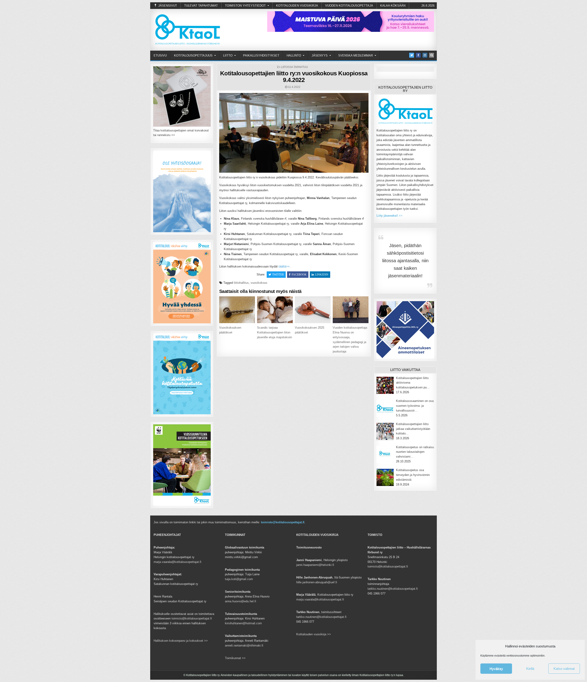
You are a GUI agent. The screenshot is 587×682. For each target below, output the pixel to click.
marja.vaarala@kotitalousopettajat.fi (177, 562)
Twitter (278, 274)
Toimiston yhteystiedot (245, 5)
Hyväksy (496, 669)
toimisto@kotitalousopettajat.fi (283, 522)
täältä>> (284, 266)
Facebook (299, 274)
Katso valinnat (564, 669)
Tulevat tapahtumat (201, 5)
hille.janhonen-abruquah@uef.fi (316, 582)
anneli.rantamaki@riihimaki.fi (244, 645)
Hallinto (294, 55)
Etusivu (160, 55)
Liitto (228, 55)
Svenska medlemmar (355, 55)
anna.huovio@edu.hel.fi (240, 601)
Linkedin (321, 274)
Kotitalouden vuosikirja (297, 5)
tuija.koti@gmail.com (239, 579)
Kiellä (530, 669)
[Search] (431, 55)
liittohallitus (241, 282)
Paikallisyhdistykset (261, 55)
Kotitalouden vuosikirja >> (313, 634)
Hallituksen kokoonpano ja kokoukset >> (181, 640)
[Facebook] (418, 55)
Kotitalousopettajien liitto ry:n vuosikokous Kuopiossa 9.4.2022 (294, 76)
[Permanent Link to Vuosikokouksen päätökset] (237, 309)
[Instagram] (425, 55)
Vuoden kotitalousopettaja (349, 5)
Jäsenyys (320, 55)
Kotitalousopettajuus (193, 55)
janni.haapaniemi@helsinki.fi (315, 565)
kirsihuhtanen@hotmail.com (243, 623)
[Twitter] (411, 55)
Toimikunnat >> (235, 658)
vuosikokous (259, 282)
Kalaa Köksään (392, 5)
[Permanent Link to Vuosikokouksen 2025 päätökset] (313, 309)
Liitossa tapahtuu (294, 67)
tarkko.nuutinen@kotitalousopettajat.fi (321, 617)
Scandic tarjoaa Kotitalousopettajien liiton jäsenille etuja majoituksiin (274, 332)
